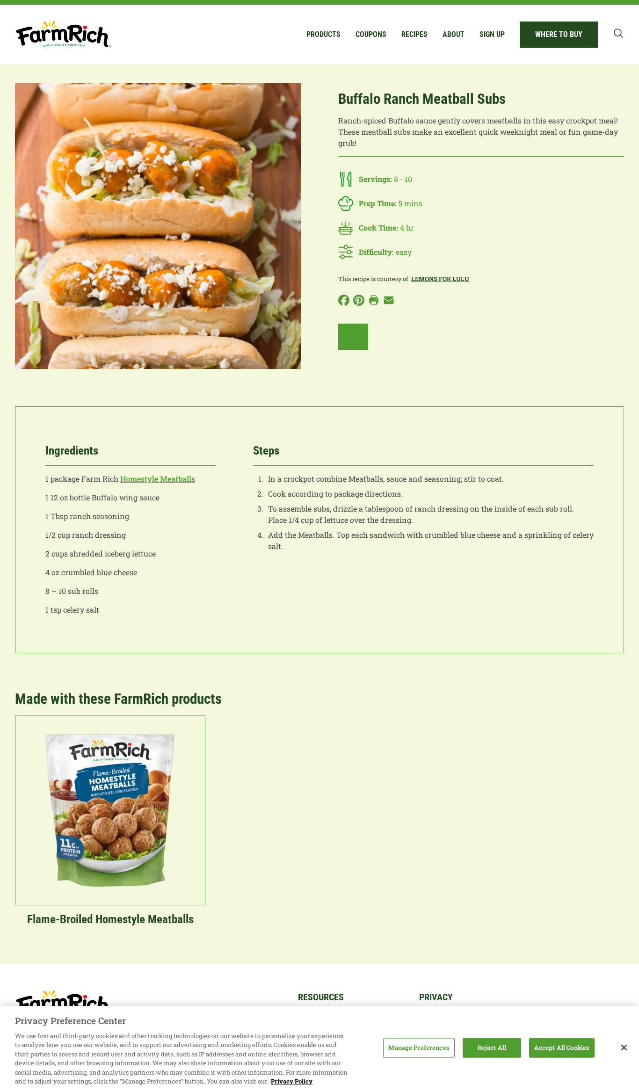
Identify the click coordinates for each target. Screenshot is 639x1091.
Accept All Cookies (561, 1047)
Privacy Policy (291, 1081)
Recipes (414, 34)
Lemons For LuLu (440, 278)
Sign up (492, 34)
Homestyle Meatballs (157, 479)
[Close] (624, 1047)
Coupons (371, 34)
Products (323, 34)
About (454, 34)
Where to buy (558, 34)
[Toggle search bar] (618, 33)
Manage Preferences (418, 1047)
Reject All (492, 1047)
